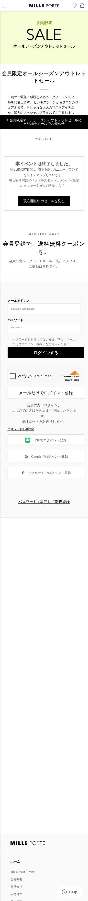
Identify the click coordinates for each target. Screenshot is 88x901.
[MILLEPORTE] (44, 6)
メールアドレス (19, 300)
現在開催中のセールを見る (44, 200)
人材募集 (16, 894)
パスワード (15, 319)
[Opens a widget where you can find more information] (69, 892)
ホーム (15, 861)
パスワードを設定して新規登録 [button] (44, 502)
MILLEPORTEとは (22, 871)
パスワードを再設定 (21, 429)
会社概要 (16, 879)
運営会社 (16, 886)
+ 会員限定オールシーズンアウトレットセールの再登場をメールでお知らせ (44, 121)
